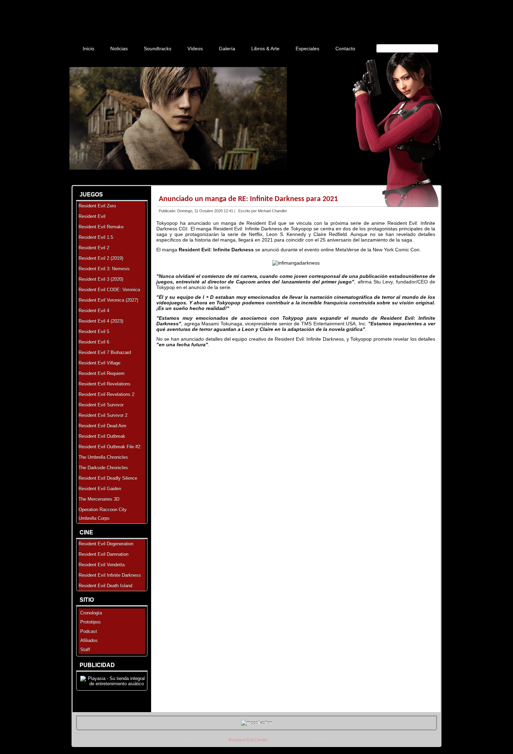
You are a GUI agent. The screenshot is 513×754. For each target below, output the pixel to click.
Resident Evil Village (99, 362)
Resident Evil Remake (101, 226)
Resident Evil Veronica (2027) (108, 300)
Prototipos (90, 621)
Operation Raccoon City (103, 509)
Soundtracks (157, 48)
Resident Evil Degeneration (106, 543)
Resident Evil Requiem (102, 373)
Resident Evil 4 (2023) (101, 321)
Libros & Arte (265, 48)
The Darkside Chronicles (103, 467)
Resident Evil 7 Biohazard (105, 352)
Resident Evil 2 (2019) (101, 258)
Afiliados (89, 640)
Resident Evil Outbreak (102, 436)
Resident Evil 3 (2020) (101, 279)
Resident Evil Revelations (105, 383)
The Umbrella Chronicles (103, 457)
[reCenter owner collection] (256, 722)
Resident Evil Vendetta (102, 564)
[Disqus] (295, 439)
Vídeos (195, 48)
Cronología (91, 612)
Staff (85, 649)
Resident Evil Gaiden (100, 488)
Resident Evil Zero (97, 205)
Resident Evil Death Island (105, 585)
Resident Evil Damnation (103, 554)
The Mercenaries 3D (99, 499)
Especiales (307, 48)
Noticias (119, 48)
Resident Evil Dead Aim (102, 425)
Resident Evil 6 (94, 342)
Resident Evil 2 (94, 247)
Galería (227, 48)
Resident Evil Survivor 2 (103, 415)
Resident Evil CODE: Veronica (109, 289)
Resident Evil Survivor (101, 404)
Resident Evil (92, 216)
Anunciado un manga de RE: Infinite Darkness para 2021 (248, 199)
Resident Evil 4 (94, 310)
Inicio (88, 48)
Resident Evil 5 (94, 331)
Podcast (88, 631)
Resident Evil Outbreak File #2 (109, 446)
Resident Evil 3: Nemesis (104, 268)
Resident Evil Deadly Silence (108, 478)
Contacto (345, 48)
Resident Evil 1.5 (96, 237)
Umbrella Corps (94, 518)
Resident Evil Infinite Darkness (110, 575)
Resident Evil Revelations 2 (106, 394)
